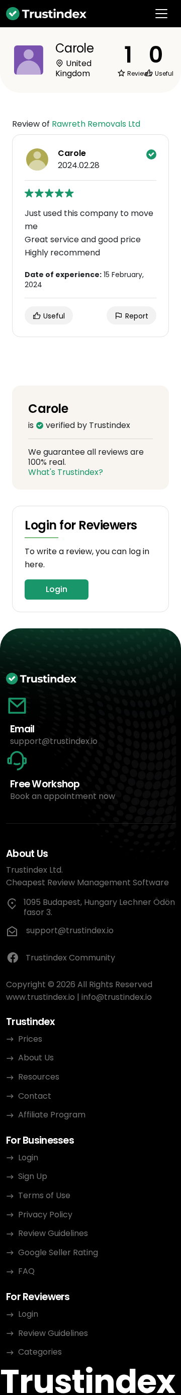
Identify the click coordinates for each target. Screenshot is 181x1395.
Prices (30, 1039)
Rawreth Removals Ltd (96, 124)
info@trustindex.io (116, 997)
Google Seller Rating (58, 1252)
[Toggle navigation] (161, 13)
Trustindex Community (70, 957)
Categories (40, 1352)
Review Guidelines (53, 1233)
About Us (36, 1057)
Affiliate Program (51, 1114)
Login (56, 589)
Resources (38, 1077)
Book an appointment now (62, 796)
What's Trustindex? (65, 472)
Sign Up (32, 1176)
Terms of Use (44, 1195)
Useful (53, 316)
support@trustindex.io (54, 741)
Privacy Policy (45, 1214)
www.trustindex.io (40, 997)
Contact (34, 1096)
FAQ (26, 1271)
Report (135, 316)
